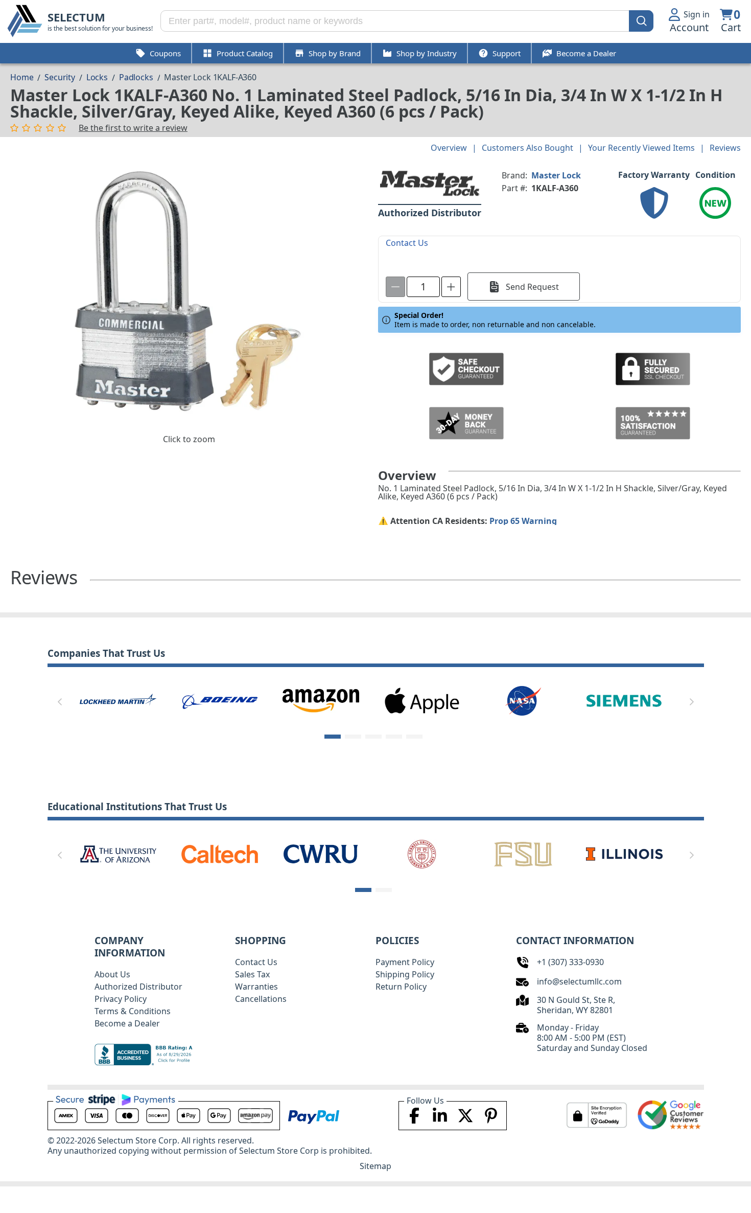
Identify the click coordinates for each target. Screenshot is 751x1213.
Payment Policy (404, 962)
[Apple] (422, 699)
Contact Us (256, 962)
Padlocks (136, 77)
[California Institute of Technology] (219, 853)
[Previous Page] (60, 702)
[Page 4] (394, 737)
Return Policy (401, 986)
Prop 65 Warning (523, 521)
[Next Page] (692, 702)
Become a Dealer (127, 1023)
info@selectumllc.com (579, 981)
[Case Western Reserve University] (321, 853)
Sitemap (375, 1166)
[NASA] (523, 699)
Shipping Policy (404, 974)
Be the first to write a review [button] (133, 128)
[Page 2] (353, 737)
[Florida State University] (523, 853)
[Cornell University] (422, 853)
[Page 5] (414, 737)
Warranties (256, 986)
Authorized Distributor (138, 986)
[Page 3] (373, 737)
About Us (112, 974)
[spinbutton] (423, 287)
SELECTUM (76, 17)
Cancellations (261, 998)
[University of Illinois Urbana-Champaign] (624, 853)
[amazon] (321, 699)
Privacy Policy (121, 998)
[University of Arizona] (118, 853)
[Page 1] (332, 737)
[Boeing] (219, 699)
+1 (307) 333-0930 (570, 962)
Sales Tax (252, 974)
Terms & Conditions (133, 1011)
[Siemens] (624, 699)
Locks (97, 77)
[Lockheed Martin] (118, 699)
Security (59, 77)
